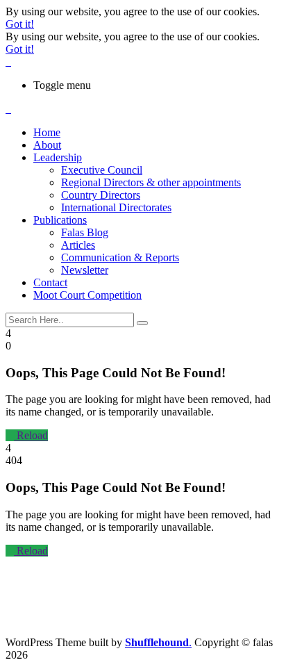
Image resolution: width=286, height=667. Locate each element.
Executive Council (101, 170)
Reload (31, 435)
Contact (50, 282)
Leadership (57, 157)
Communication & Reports (120, 257)
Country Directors (100, 195)
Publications (60, 220)
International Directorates (116, 207)
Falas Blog (84, 232)
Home (46, 132)
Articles (78, 245)
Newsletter (84, 270)
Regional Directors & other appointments (151, 182)
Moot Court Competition (87, 295)
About (47, 145)
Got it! (20, 24)
